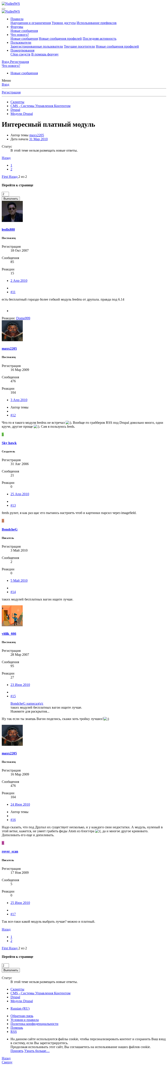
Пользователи (20, 42)
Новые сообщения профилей (60, 38)
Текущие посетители (79, 46)
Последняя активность (99, 38)
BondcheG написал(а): (26, 703)
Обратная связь (21, 1016)
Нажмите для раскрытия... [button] (29, 711)
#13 (13, 505)
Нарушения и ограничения (30, 23)
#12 (13, 415)
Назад (6, 158)
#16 (13, 820)
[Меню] (3, 8)
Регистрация (11, 92)
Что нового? (19, 34)
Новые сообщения (24, 31)
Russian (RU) (20, 1008)
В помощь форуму (45, 54)
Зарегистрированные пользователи (36, 46)
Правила (16, 19)
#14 (13, 592)
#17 (13, 914)
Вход (5, 84)
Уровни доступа (64, 23)
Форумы (16, 27)
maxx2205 (36, 135)
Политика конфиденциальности (34, 1024)
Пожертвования (22, 50)
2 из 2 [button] (22, 176)
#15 (13, 696)
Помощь (16, 1028)
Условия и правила (24, 1020)
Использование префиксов (97, 23)
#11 (13, 292)
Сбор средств (20, 54)
